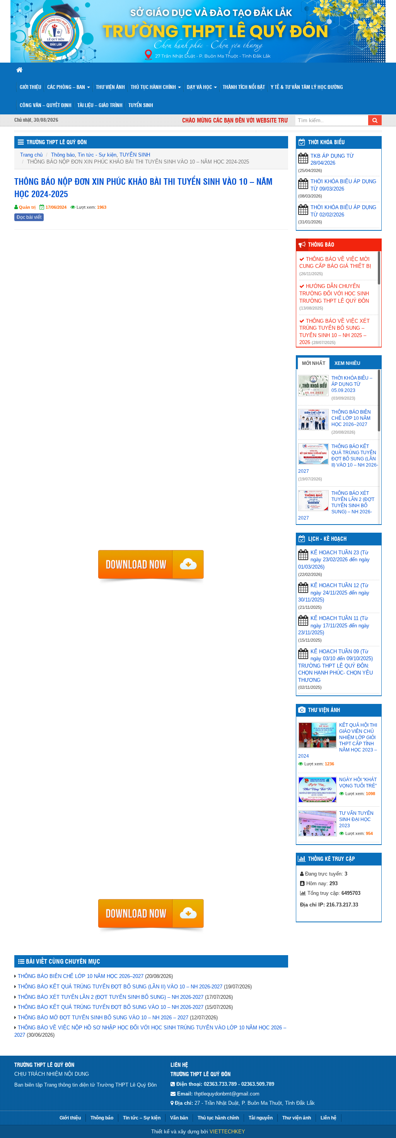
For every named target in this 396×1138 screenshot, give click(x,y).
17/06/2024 (56, 207)
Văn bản (179, 1118)
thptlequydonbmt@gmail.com (226, 1094)
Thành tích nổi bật (244, 87)
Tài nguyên (261, 1118)
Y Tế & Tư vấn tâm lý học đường (307, 87)
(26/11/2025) (311, 273)
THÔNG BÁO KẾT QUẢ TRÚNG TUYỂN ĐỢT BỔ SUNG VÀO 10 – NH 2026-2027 (110, 1007)
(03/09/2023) (343, 398)
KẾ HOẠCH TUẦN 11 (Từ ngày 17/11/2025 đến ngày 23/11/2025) (333, 625)
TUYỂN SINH (140, 105)
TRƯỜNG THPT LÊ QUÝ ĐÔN (57, 142)
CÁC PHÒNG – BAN (66, 87)
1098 (370, 793)
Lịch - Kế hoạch (327, 539)
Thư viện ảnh (110, 87)
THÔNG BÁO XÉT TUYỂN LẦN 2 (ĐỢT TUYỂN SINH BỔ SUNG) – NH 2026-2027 (110, 997)
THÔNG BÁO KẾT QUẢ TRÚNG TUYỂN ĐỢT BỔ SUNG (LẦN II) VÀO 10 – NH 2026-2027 (120, 987)
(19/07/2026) (310, 479)
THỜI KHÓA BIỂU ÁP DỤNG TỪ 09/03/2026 (343, 185)
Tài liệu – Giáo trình (100, 105)
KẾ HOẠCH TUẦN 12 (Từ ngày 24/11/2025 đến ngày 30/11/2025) (333, 593)
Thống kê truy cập (331, 859)
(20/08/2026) (343, 432)
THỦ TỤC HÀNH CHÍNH (154, 87)
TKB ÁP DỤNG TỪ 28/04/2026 (332, 159)
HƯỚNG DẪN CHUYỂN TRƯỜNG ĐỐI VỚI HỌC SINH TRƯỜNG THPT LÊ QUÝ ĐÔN (334, 293)
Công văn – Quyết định (46, 105)
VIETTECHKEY (227, 1132)
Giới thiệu (30, 87)
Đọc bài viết (29, 217)
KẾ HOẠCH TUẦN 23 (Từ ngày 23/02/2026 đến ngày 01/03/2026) (334, 560)
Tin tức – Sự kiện (141, 1118)
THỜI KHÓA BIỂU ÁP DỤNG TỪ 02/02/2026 (343, 211)
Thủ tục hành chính (218, 1118)
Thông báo (63, 155)
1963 (101, 207)
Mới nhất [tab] (313, 363)
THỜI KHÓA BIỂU (326, 142)
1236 (329, 764)
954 (369, 833)
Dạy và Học (200, 87)
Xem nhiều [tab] (347, 363)
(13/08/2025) (311, 308)
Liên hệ (328, 1118)
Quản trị (27, 207)
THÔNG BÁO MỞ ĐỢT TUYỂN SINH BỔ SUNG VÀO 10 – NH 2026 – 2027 (103, 1017)
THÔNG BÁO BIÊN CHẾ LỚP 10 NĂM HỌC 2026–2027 (80, 976)
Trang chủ (31, 155)
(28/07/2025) (324, 342)
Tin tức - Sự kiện (97, 155)
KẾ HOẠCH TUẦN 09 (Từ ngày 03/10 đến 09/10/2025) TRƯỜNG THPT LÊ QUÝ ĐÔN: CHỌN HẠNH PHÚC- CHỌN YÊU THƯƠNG (335, 666)
